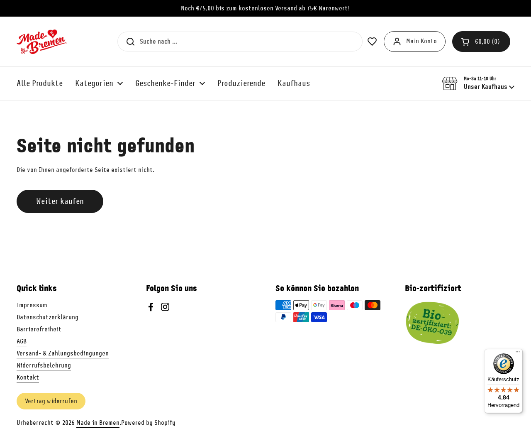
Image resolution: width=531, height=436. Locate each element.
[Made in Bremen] (42, 41)
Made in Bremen (97, 423)
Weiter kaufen (60, 201)
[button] (481, 41)
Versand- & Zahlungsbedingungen (63, 353)
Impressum (32, 305)
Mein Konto (421, 41)
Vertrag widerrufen (51, 401)
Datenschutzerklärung (47, 317)
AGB (22, 341)
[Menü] (518, 354)
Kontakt (28, 377)
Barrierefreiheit (39, 329)
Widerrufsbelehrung (44, 365)
